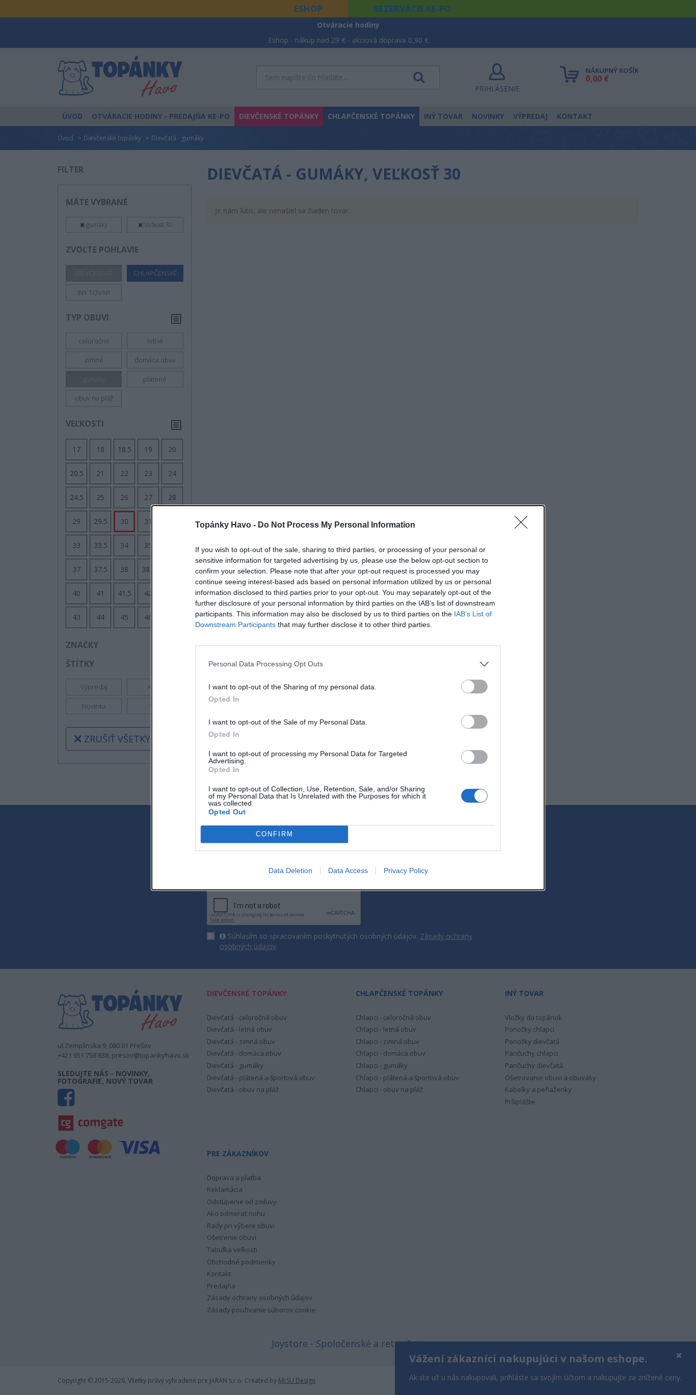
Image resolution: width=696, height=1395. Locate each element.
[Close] (524, 525)
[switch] (474, 686)
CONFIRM (274, 834)
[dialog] (348, 698)
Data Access (348, 870)
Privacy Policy (406, 870)
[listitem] (348, 664)
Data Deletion (290, 870)
